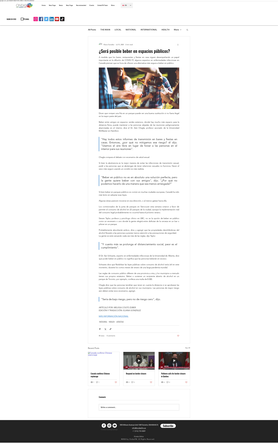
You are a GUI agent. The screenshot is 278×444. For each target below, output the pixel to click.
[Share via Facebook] (100, 329)
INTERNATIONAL (149, 29)
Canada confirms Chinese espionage (100, 375)
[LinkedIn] (52, 19)
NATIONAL (131, 29)
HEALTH (112, 322)
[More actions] (178, 44)
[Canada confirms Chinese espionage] (103, 361)
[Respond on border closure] (139, 361)
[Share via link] (110, 329)
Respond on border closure (136, 373)
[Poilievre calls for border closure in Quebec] (174, 361)
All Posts (92, 29)
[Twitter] (46, 19)
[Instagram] (36, 19)
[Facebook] (41, 19)
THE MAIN (105, 29)
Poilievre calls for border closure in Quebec (173, 375)
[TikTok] (62, 19)
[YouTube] (57, 19)
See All (187, 348)
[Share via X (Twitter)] (105, 329)
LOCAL (118, 29)
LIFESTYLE (120, 322)
